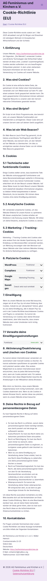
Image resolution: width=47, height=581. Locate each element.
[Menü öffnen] (42, 5)
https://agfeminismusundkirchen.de (30, 54)
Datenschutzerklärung (23, 573)
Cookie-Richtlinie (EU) (23, 570)
